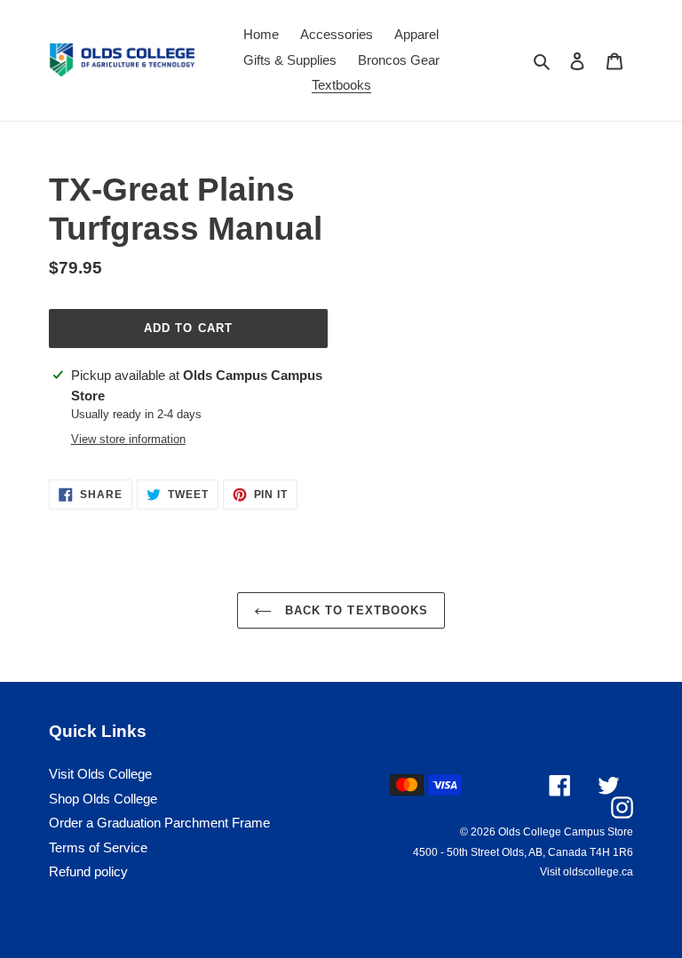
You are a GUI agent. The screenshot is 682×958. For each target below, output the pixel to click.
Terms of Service (98, 847)
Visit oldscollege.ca (586, 872)
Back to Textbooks (354, 610)
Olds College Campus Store (565, 832)
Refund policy (88, 871)
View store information (128, 439)
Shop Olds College (103, 798)
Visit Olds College (100, 773)
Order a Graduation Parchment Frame (159, 822)
